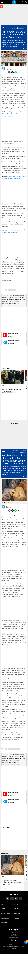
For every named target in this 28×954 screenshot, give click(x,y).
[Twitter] (12, 72)
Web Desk (8, 69)
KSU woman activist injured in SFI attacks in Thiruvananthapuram (11, 391)
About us (13, 932)
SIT (6, 290)
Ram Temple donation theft (14, 749)
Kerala (4, 28)
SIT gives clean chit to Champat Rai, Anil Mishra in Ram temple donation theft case (13, 114)
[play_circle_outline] (12, 377)
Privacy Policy (13, 935)
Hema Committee (12, 290)
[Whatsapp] (15, 72)
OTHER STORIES (5, 368)
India (3, 451)
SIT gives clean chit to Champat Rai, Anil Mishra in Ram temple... (11, 882)
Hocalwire (14, 948)
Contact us (13, 934)
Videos (3, 385)
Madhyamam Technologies (14, 946)
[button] (2, 2)
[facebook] (9, 72)
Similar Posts (5, 853)
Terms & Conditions (13, 937)
